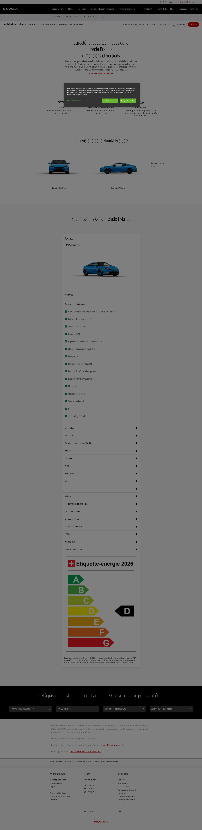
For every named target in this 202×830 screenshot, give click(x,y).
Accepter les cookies (128, 101)
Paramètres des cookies (75, 100)
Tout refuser (110, 101)
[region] (102, 95)
